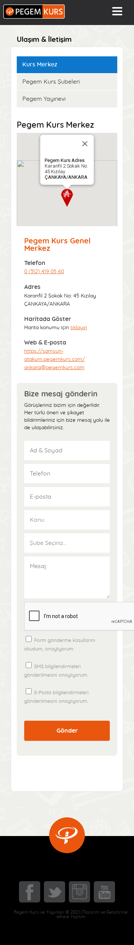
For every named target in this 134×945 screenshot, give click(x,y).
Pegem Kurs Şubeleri (51, 82)
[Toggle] (117, 11)
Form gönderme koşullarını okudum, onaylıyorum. (67, 641)
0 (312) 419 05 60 (44, 271)
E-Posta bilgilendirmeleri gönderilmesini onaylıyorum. (56, 697)
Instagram (79, 891)
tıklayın (78, 327)
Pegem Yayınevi (44, 99)
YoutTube (104, 891)
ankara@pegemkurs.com (54, 367)
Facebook (29, 891)
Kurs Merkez (39, 65)
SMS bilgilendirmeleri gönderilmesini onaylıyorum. (56, 671)
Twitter (54, 891)
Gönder (67, 731)
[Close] (85, 144)
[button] (67, 198)
